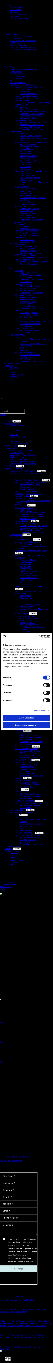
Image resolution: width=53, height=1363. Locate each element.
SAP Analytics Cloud (28, 288)
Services (23, 348)
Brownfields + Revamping (30, 229)
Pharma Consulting (22, 100)
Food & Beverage (22, 1309)
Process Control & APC (29, 233)
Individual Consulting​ (28, 118)
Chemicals (14, 12)
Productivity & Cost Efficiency (12, 1321)
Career (12, 370)
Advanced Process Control (30, 89)
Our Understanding (7, 882)
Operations (19, 310)
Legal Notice (5, 1300)
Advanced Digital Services (25, 259)
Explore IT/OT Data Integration (27, 542)
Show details (39, 710)
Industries (8, 5)
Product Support (26, 326)
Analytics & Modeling (28, 264)
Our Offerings (10, 67)
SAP (12, 80)
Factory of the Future (13, 363)
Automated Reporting (28, 251)
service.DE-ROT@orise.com (17, 1156)
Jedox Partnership (27, 350)
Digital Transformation (28, 109)
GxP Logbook (25, 173)
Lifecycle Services (17, 78)
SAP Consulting (21, 107)
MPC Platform (25, 167)
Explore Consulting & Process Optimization (27, 473)
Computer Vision (26, 202)
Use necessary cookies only (26, 725)
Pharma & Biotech (7, 1309)
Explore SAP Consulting (24, 508)
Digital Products (16, 72)
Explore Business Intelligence (26, 523)
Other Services (20, 237)
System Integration (27, 248)
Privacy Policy (16, 1300)
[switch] (46, 685)
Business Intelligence (18, 83)
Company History (17, 374)
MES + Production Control (25, 255)
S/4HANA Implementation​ (30, 275)
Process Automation (17, 74)
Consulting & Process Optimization (23, 69)
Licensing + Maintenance (25, 328)
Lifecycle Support (27, 240)
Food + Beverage (16, 10)
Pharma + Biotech (17, 7)
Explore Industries (12, 424)
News (12, 379)
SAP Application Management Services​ (35, 321)
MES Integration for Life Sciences (33, 257)
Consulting (19, 271)
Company (9, 366)
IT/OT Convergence (18, 1337)
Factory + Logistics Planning (26, 96)
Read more (4, 1022)
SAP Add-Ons (20, 206)
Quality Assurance (17, 43)
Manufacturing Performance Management (31, 142)
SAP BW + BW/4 (27, 290)
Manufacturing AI (22, 187)
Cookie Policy (28, 1300)
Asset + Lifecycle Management (22, 47)
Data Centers (15, 16)
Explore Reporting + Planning (26, 749)
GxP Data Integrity (27, 180)
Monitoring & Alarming (29, 235)
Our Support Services (8, 884)
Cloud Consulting (27, 282)
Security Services (26, 317)
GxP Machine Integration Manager (33, 138)
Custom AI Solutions (28, 204)
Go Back (16, 421)
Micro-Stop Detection (28, 160)
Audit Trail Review (27, 175)
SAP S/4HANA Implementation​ (32, 111)
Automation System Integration (27, 231)
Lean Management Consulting (31, 114)
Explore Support (21, 792)
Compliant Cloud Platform (30, 178)
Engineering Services (23, 224)
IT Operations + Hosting (29, 315)
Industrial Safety (16, 38)
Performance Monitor (28, 144)
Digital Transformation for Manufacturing (31, 171)
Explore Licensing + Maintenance (28, 803)
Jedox (17, 337)
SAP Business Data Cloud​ (30, 127)
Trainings (23, 341)
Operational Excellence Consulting (28, 87)
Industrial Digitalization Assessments (34, 262)
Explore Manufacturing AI (25, 616)
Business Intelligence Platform (31, 129)
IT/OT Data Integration (24, 133)
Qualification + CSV (28, 242)
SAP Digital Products (23, 295)
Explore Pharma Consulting (25, 498)
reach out (19, 1296)
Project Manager (26, 215)
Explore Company (12, 851)
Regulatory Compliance (19, 45)
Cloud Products (26, 332)
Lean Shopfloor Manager (29, 147)
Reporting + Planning (23, 284)
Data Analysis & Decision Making (33, 1326)
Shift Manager (25, 151)
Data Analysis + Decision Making (23, 49)
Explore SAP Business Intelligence (28, 835)
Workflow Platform (27, 217)
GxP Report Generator (28, 156)
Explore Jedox (20, 817)
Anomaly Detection (27, 158)
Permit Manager (26, 153)
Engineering (24, 226)
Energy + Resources (18, 14)
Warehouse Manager (28, 213)
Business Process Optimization (32, 116)
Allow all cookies (26, 718)
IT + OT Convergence (18, 76)
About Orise (14, 368)
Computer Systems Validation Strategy (35, 102)
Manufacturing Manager (29, 209)
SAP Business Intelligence (25, 352)
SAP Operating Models (29, 313)
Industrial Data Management (26, 246)
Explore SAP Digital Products (26, 762)
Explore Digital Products (19, 537)
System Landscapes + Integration (32, 344)
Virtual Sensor (25, 164)
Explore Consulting (22, 733)
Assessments (25, 91)
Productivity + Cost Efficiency (22, 36)
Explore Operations (22, 780)
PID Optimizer (25, 169)
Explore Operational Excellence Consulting (32, 482)
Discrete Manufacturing (19, 18)
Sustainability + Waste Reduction (23, 41)
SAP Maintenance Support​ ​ (30, 324)
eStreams (23, 140)
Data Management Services (30, 253)
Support (18, 319)
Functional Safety (21, 105)
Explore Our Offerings (14, 468)
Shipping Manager (27, 211)
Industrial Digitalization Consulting (28, 98)
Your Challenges (11, 34)
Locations (14, 377)
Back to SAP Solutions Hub (11, 1161)
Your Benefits (5, 887)
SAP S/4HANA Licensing (30, 330)
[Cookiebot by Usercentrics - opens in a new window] (39, 636)
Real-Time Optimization (29, 94)
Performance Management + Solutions (35, 339)
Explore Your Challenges (14, 448)
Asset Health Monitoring (29, 162)
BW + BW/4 (25, 359)
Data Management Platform (30, 136)
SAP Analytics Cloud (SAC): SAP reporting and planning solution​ (33, 123)
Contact (13, 372)
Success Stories (26, 346)
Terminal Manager (27, 149)
